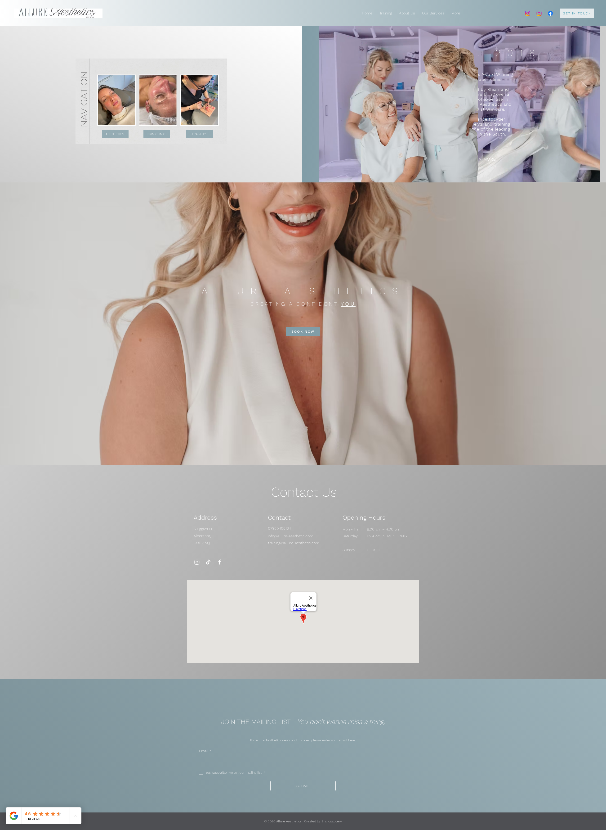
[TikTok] (208, 562)
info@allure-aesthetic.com (290, 536)
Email (205, 751)
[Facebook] (550, 13)
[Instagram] (527, 13)
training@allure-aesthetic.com (293, 543)
